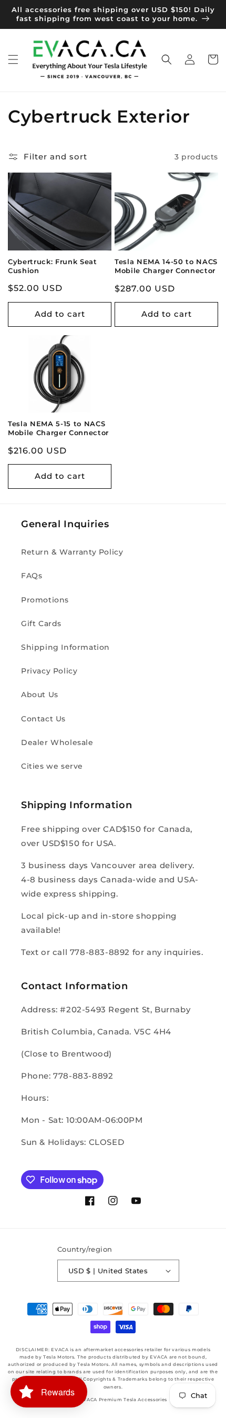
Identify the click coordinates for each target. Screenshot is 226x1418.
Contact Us (43, 718)
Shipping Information (65, 647)
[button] (13, 59)
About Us (39, 694)
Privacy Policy (49, 671)
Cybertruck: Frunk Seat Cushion (52, 266)
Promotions (45, 600)
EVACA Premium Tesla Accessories (123, 1399)
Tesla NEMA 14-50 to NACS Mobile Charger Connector (166, 266)
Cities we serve (52, 766)
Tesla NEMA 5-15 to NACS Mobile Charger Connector (58, 428)
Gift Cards (41, 623)
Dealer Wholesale (57, 742)
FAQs (31, 575)
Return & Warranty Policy (72, 552)
